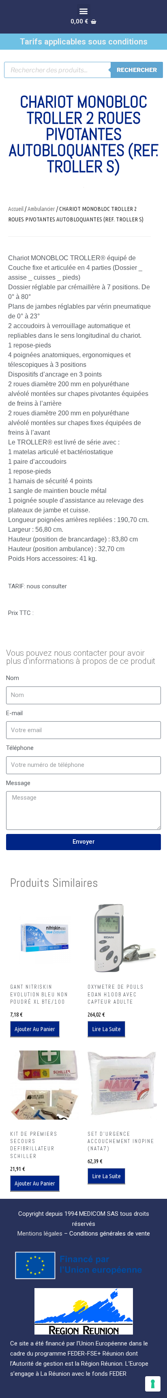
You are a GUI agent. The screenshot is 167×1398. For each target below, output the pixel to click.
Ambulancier (41, 208)
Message (18, 783)
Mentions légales (39, 1233)
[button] (83, 10)
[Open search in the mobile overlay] (83, 70)
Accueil (16, 208)
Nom (12, 678)
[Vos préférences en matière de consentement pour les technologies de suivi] (153, 1384)
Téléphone (20, 748)
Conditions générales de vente (109, 1233)
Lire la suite (106, 1028)
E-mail (14, 713)
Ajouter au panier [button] (35, 1028)
